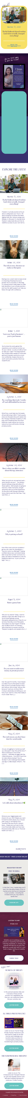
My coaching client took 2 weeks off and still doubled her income (14, 401)
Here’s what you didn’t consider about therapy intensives (13, 469)
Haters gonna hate (14, 602)
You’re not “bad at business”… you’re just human (14, 335)
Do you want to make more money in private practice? (14, 669)
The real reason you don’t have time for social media (14, 737)
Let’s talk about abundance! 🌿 (14, 802)
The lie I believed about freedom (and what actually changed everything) (14, 33)
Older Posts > (21, 849)
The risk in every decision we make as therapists (13, 266)
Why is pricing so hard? (14, 534)
